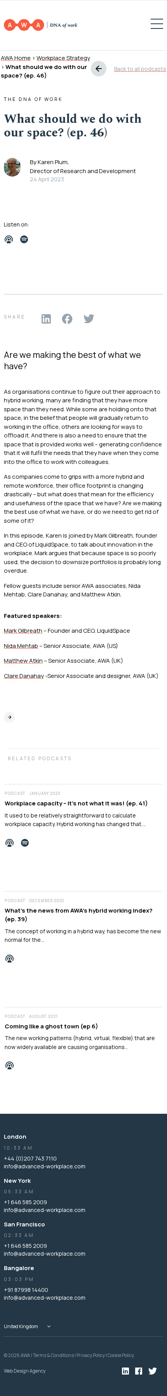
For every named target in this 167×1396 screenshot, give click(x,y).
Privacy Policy (91, 1355)
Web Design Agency (24, 1371)
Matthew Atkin (23, 660)
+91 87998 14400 (26, 1289)
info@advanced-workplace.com (44, 1166)
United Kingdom (21, 1326)
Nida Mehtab (21, 646)
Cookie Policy (121, 1355)
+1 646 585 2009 (25, 1202)
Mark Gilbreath (23, 630)
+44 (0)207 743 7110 (30, 1158)
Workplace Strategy (63, 58)
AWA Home (16, 58)
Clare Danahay (24, 676)
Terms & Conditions (53, 1355)
